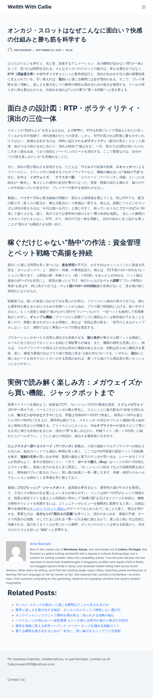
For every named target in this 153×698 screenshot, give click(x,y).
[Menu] (143, 7)
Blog (69, 50)
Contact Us (16, 679)
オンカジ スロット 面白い (48, 509)
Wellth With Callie (30, 7)
